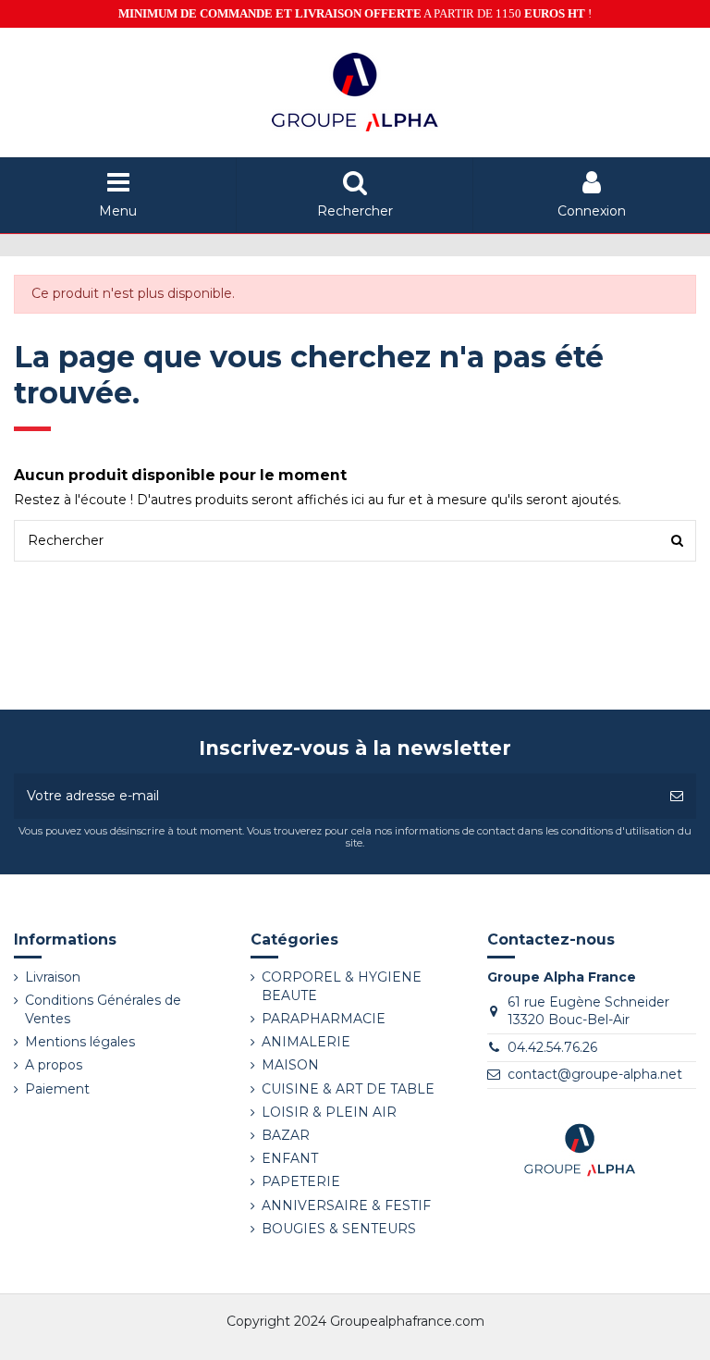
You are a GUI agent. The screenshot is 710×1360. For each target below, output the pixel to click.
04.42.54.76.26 (552, 1047)
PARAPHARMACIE (324, 1018)
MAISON (290, 1065)
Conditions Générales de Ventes (103, 1009)
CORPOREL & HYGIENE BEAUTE (342, 986)
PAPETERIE (301, 1181)
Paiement (57, 1089)
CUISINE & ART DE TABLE (348, 1089)
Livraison (52, 977)
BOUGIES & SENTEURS (339, 1228)
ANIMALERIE (306, 1041)
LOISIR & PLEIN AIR (329, 1112)
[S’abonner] (676, 796)
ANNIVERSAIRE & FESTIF (346, 1205)
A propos (53, 1065)
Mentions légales (80, 1041)
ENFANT (290, 1158)
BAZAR (286, 1135)
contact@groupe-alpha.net (595, 1074)
